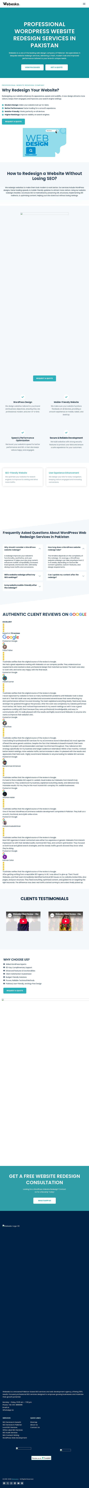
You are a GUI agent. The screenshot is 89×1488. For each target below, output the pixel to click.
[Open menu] (84, 4)
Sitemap (33, 1422)
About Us (34, 1425)
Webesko (15, 1479)
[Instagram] (11, 1483)
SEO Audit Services (10, 1432)
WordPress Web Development (15, 1438)
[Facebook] (4, 1483)
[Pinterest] (22, 1483)
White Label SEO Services (13, 1430)
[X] (7, 1483)
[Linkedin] (14, 1483)
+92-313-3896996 (15, 1405)
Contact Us (35, 1427)
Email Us (6, 1407)
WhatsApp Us (8, 1410)
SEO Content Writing (11, 1435)
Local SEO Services (10, 1427)
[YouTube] (18, 1483)
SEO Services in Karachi (12, 1422)
